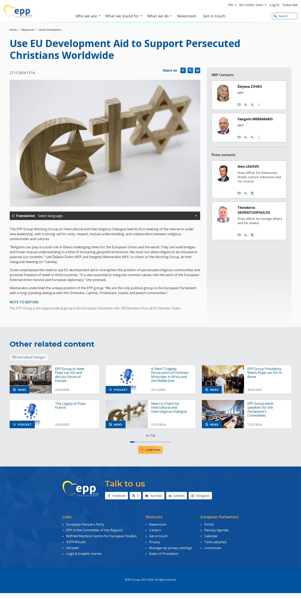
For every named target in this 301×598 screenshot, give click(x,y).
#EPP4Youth (76, 542)
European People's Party (85, 524)
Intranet (72, 548)
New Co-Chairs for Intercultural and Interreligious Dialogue (169, 408)
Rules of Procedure (163, 553)
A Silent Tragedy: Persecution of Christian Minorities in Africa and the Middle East (169, 375)
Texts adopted (215, 542)
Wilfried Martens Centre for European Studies (101, 536)
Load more (153, 450)
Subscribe (290, 5)
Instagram (202, 496)
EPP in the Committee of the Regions (94, 530)
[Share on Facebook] (183, 70)
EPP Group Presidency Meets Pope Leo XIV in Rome (264, 373)
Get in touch (158, 536)
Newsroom (27, 29)
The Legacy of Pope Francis (70, 405)
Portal (209, 524)
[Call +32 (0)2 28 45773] (245, 137)
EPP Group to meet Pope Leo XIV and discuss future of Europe (69, 375)
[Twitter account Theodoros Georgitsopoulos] (252, 235)
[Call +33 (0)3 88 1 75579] (252, 104)
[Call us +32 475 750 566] (245, 235)
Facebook (119, 496)
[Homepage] (18, 11)
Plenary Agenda (216, 530)
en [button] (230, 5)
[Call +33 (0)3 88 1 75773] (252, 137)
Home (13, 29)
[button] (196, 215)
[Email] (239, 104)
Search (283, 16)
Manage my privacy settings (170, 548)
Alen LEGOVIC (249, 166)
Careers (155, 530)
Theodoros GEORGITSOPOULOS (254, 210)
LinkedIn (178, 496)
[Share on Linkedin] (197, 70)
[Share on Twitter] (190, 70)
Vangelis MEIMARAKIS (255, 119)
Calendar (211, 536)
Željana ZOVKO (250, 86)
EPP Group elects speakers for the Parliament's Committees (260, 409)
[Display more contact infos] (258, 104)
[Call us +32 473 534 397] (245, 193)
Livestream (212, 548)
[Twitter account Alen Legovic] (252, 193)
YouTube (156, 496)
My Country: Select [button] (251, 5)
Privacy (154, 542)
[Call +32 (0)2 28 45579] (245, 104)
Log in (274, 5)
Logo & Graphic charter (84, 553)
